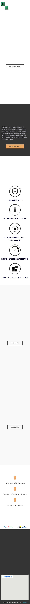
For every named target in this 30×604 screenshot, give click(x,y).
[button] (1, 527)
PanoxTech (24, 602)
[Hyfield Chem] (7, 6)
